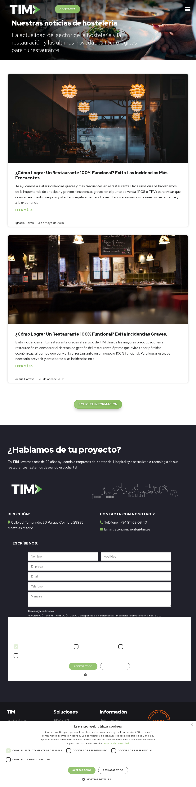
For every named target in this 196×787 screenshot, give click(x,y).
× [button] (191, 724)
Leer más (23, 210)
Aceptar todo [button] (81, 770)
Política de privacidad (116, 743)
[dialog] (98, 754)
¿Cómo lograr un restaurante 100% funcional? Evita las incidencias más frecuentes (91, 175)
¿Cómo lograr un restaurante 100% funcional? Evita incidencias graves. (91, 334)
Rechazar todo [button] (113, 770)
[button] (67, 9)
